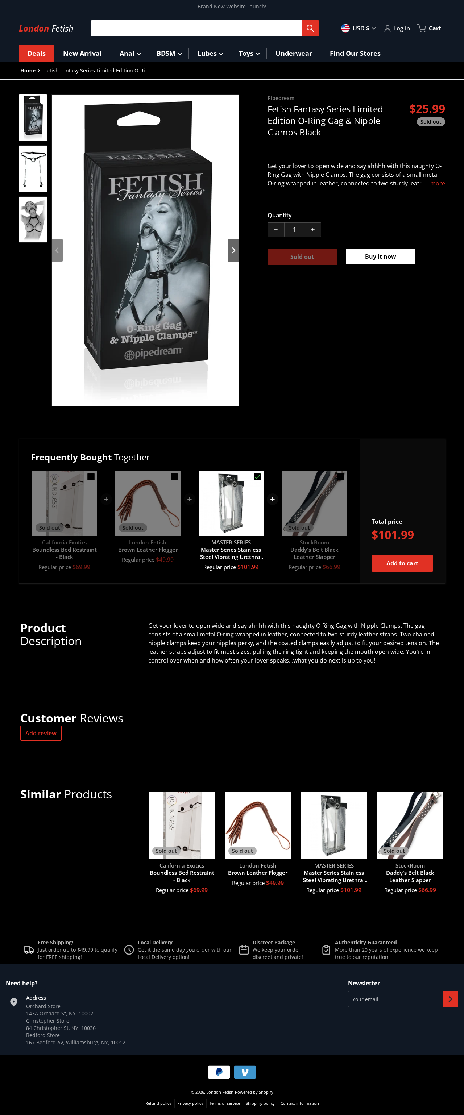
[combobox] (202, 28)
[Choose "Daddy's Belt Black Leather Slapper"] (340, 476)
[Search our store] (310, 28)
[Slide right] (233, 250)
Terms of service (224, 1103)
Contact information (300, 1103)
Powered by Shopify (254, 1092)
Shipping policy (260, 1103)
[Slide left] (57, 250)
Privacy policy (190, 1103)
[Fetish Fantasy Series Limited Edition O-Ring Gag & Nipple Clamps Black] (33, 117)
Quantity (280, 215)
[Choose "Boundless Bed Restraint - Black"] (91, 476)
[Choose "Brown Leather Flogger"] (174, 476)
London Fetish (219, 1092)
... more (434, 183)
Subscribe (450, 999)
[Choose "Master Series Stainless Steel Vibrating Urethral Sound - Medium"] (257, 476)
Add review (41, 733)
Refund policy (158, 1103)
